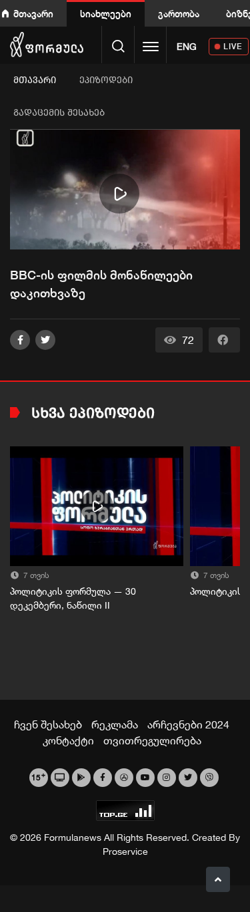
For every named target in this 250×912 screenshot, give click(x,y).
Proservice (125, 851)
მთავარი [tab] (34, 80)
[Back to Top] (218, 879)
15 (38, 776)
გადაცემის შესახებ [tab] (59, 112)
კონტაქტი (68, 740)
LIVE (233, 46)
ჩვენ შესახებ (48, 724)
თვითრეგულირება (152, 740)
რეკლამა (114, 724)
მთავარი (33, 13)
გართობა (178, 13)
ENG (187, 46)
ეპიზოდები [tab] (106, 80)
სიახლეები (105, 13)
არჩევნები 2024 (188, 724)
